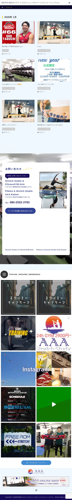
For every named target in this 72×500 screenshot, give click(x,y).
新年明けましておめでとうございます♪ (50, 125)
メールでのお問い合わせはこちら (20, 211)
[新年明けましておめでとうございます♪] (54, 111)
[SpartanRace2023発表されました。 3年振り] (18, 404)
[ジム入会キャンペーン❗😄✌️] (18, 70)
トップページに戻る (11, 146)
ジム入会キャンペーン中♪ (46, 84)
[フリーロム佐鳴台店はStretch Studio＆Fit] (18, 297)
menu (69, 2)
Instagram (36, 489)
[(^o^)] (54, 32)
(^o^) (39, 46)
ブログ (5, 50)
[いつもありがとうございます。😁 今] (53, 368)
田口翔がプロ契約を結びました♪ (12, 46)
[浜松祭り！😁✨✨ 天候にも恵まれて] (18, 368)
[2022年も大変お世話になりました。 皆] (18, 440)
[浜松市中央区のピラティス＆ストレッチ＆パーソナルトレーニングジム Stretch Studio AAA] (36, 471)
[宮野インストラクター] (18, 111)
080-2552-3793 (17, 202)
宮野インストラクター (9, 125)
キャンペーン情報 (44, 50)
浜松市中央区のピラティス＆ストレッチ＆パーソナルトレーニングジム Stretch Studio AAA (40, 497)
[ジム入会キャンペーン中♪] (54, 70)
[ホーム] (2, 6)
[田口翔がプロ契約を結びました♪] (18, 32)
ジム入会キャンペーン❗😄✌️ (12, 84)
